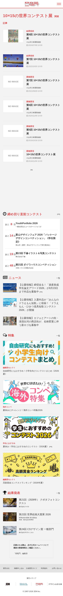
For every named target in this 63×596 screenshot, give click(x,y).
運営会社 (6, 568)
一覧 (58, 278)
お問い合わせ (57, 568)
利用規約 (44, 568)
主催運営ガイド (31, 568)
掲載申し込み (19, 568)
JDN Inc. (37, 591)
